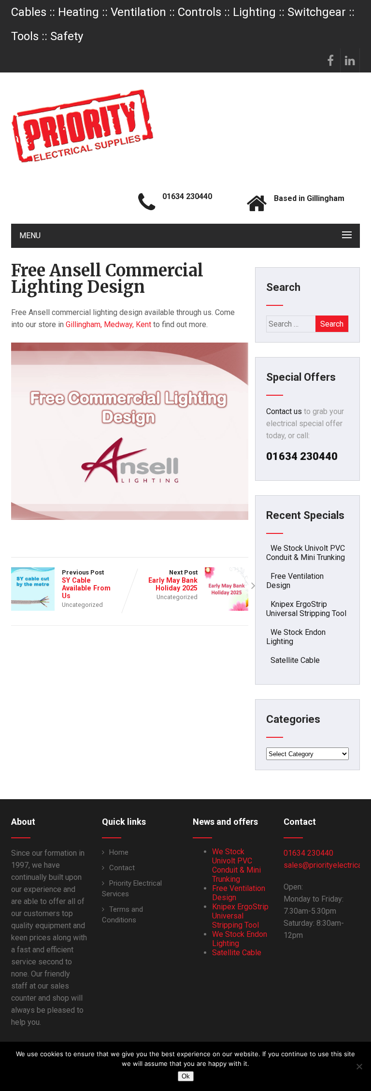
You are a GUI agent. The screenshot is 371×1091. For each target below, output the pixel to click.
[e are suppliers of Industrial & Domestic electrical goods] (82, 125)
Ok (186, 1076)
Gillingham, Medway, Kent (108, 324)
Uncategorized (82, 604)
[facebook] (331, 60)
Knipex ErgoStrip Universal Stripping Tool (306, 609)
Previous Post (86, 584)
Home (118, 852)
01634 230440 (308, 853)
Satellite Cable (295, 660)
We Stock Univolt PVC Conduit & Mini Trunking (305, 553)
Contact (122, 867)
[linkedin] (350, 60)
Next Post (173, 580)
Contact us (284, 411)
